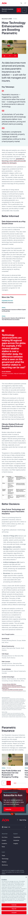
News (3, 847)
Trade (3, 855)
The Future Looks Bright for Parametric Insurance (12, 689)
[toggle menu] (25, 3)
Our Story (4, 837)
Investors (4, 843)
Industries (16, 840)
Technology (5, 859)
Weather (4, 862)
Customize (14, 905)
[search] (21, 3)
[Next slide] (9, 783)
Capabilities (16, 837)
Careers (4, 840)
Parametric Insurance (7, 9)
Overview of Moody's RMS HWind (9, 684)
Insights (15, 843)
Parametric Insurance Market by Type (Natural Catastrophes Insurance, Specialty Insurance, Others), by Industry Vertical (13, 687)
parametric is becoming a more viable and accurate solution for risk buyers (14, 161)
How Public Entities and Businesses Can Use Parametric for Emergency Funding (11, 774)
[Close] (26, 877)
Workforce (5, 865)
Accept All (14, 912)
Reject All (14, 909)
